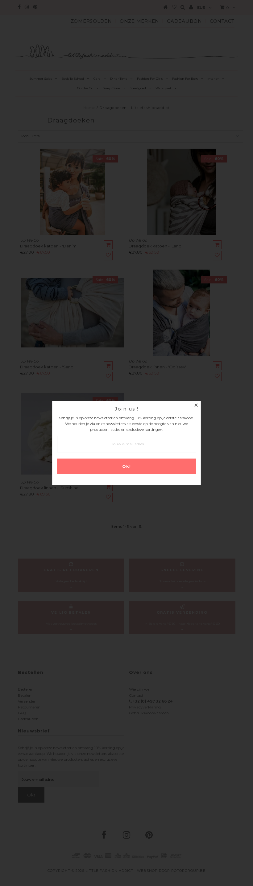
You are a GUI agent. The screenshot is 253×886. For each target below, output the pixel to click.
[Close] (196, 406)
